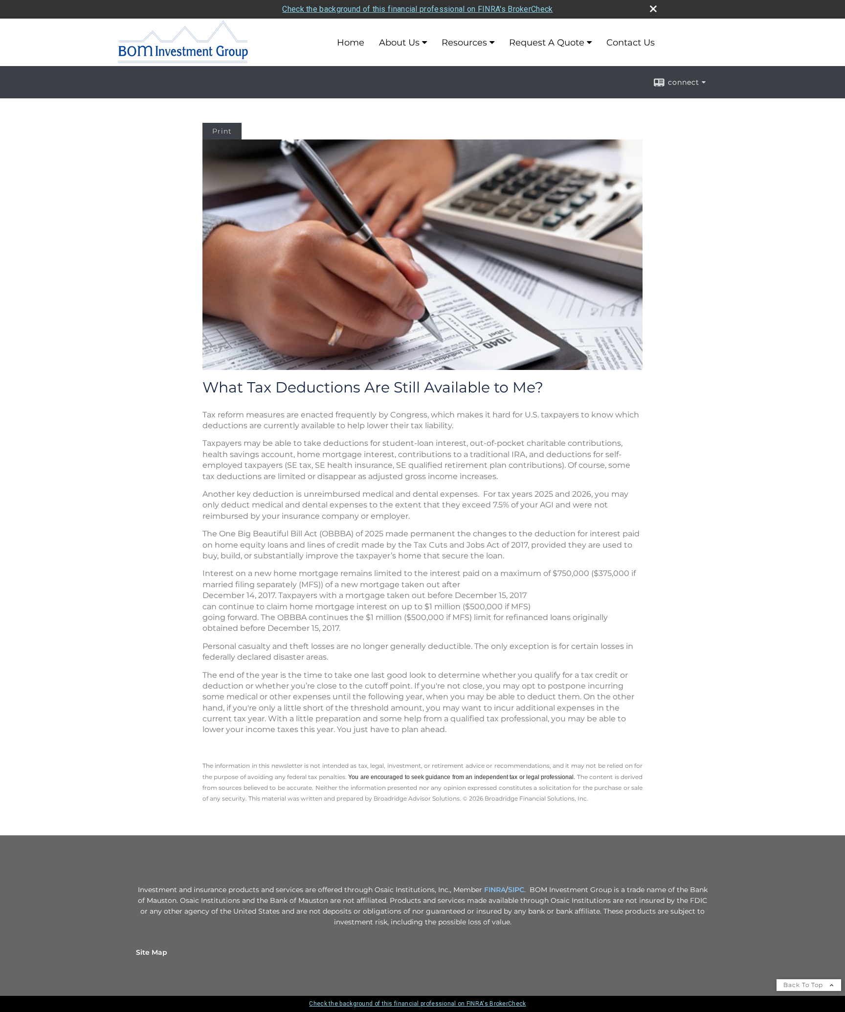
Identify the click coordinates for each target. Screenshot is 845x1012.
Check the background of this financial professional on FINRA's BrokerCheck (417, 9)
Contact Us (630, 42)
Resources (464, 42)
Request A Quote (546, 42)
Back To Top (804, 985)
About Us (399, 42)
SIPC (516, 889)
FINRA (495, 889)
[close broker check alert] (653, 9)
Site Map (151, 952)
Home (350, 42)
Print (222, 131)
